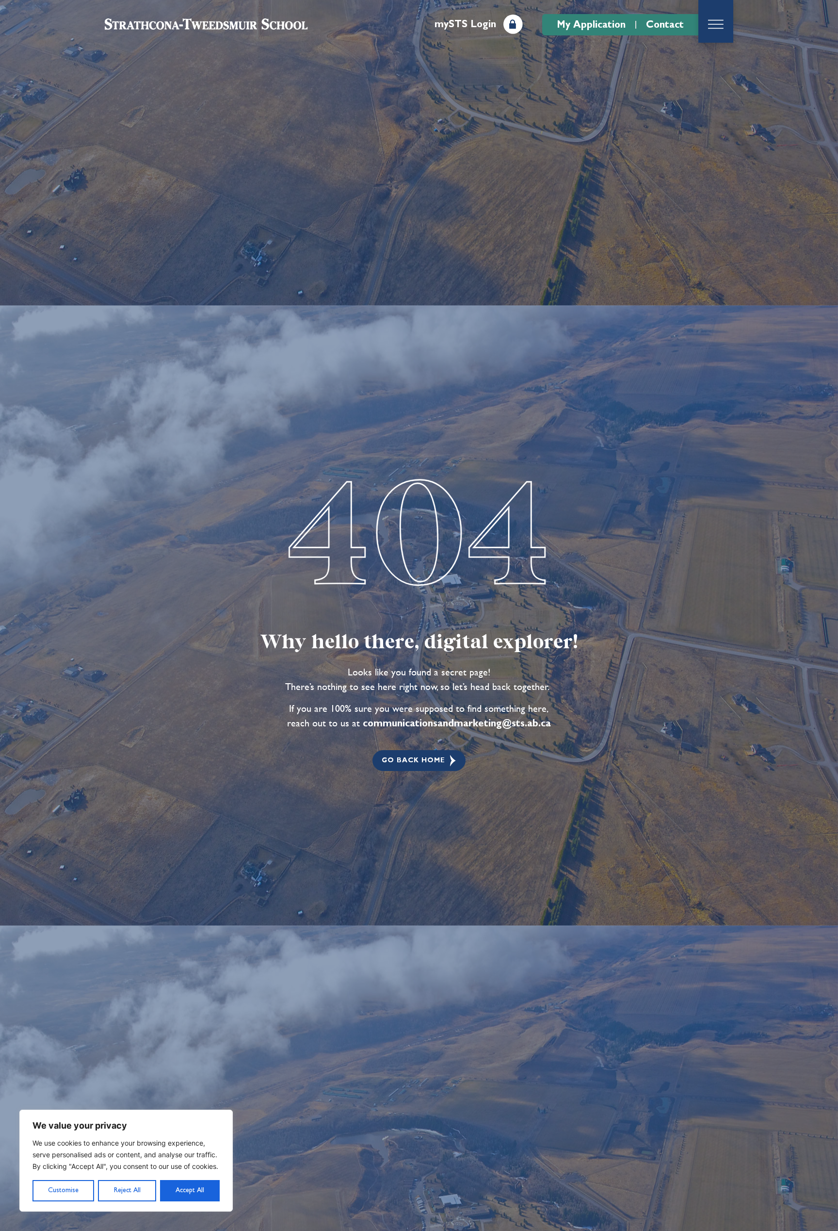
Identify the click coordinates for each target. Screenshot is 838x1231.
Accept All (190, 1190)
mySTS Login (465, 24)
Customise (63, 1190)
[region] (126, 1161)
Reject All (127, 1190)
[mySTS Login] (513, 24)
